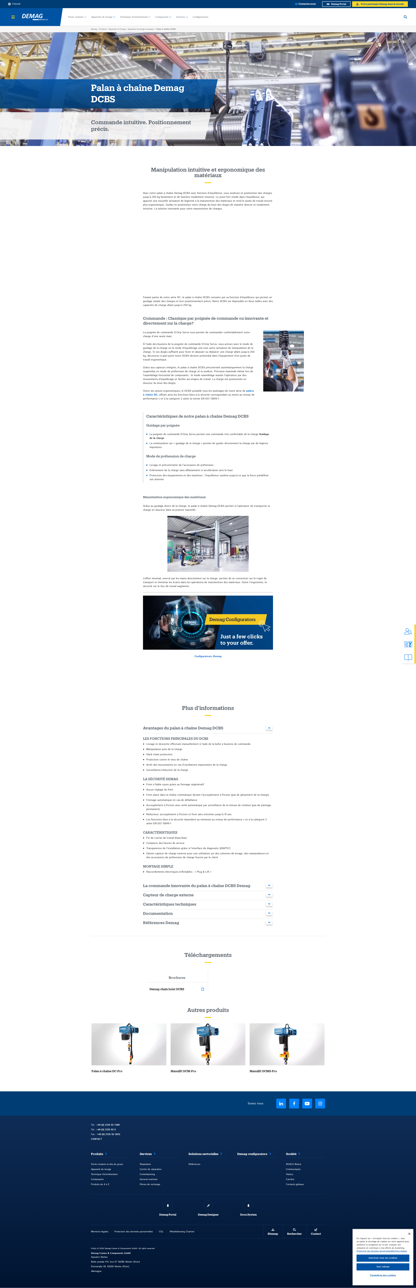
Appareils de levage (101, 17)
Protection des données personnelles (133, 1231)
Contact (316, 1234)
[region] (382, 1257)
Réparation (145, 1164)
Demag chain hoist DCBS (167, 989)
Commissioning (147, 1174)
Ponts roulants (76, 17)
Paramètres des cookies (383, 1275)
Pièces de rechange (150, 1184)
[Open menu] (13, 17)
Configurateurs (200, 17)
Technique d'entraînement (134, 17)
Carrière (290, 1179)
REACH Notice (293, 1164)
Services (180, 17)
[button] (208, 728)
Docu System (248, 1214)
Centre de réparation (151, 1169)
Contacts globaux (295, 1184)
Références (194, 1164)
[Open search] (405, 17)
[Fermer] (409, 1233)
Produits (103, 29)
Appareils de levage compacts (141, 29)
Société (291, 1154)
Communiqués (293, 1169)
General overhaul (148, 1179)
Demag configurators (252, 1154)
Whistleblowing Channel (182, 1231)
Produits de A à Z (100, 1184)
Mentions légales (99, 1231)
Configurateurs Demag (208, 656)
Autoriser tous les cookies (383, 1258)
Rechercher (294, 1234)
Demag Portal (167, 1214)
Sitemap (273, 1234)
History (289, 1174)
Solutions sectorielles (203, 1154)
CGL (161, 1231)
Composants (162, 17)
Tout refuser (383, 1266)
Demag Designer (208, 1214)
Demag (94, 29)
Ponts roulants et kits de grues (107, 1164)
